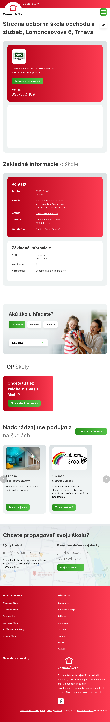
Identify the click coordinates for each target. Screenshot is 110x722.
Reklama (62, 616)
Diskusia (62, 629)
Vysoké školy (9, 636)
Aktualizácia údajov (67, 609)
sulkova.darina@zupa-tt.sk (26, 72)
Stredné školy (59, 270)
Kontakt (61, 649)
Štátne (39, 264)
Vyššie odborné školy (13, 629)
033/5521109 (23, 94)
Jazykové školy (10, 622)
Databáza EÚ (29, 4)
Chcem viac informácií (23, 403)
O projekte (63, 622)
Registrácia (63, 603)
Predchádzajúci (3, 479)
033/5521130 (42, 194)
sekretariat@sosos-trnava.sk (50, 207)
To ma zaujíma (17, 507)
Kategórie (17, 324)
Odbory (34, 324)
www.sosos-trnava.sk (47, 213)
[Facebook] (61, 701)
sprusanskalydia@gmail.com (50, 204)
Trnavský (40, 255)
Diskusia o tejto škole (26, 81)
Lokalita (50, 324)
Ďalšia (106, 479)
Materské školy (10, 603)
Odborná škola (43, 270)
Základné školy (10, 609)
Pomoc (61, 636)
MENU (103, 12)
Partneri (61, 642)
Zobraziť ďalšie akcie (90, 431)
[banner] (13, 9)
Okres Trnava (42, 258)
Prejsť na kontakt (70, 567)
